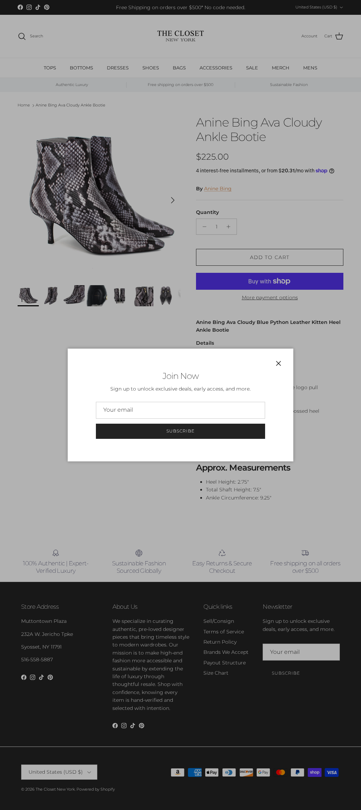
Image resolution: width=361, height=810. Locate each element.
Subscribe (180, 431)
